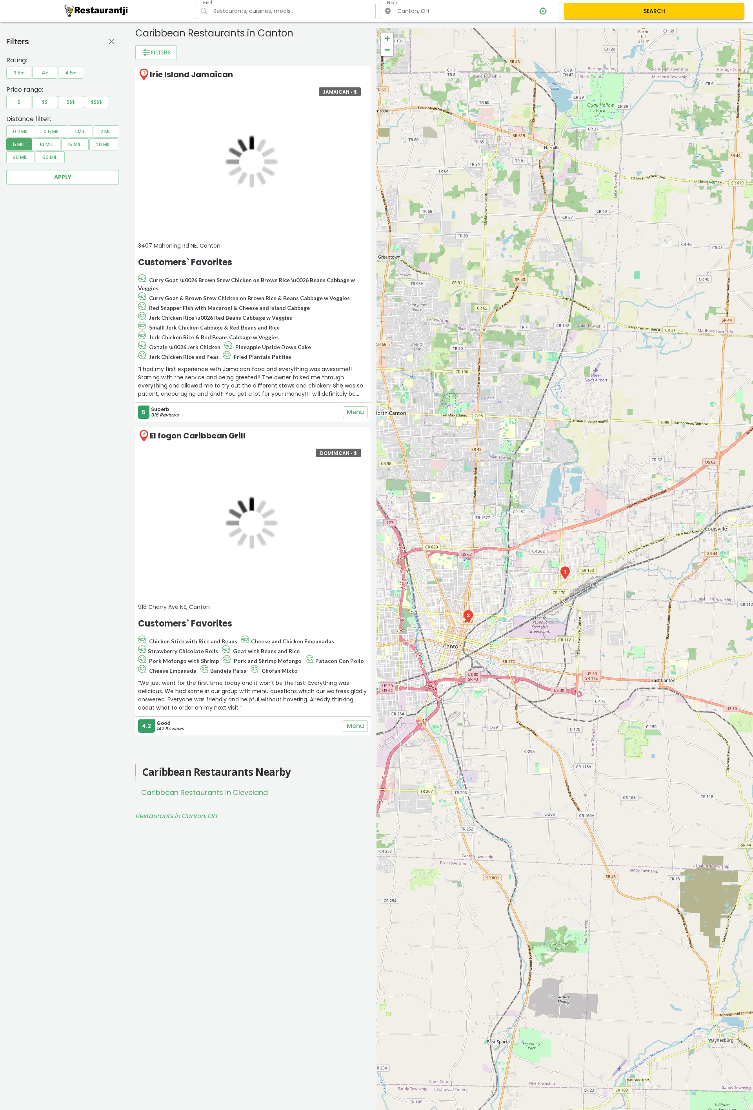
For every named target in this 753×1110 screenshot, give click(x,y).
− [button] (387, 50)
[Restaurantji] (96, 10)
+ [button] (387, 38)
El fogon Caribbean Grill (198, 436)
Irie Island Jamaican (191, 74)
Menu (355, 411)
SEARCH (654, 11)
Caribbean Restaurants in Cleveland (204, 792)
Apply (62, 177)
